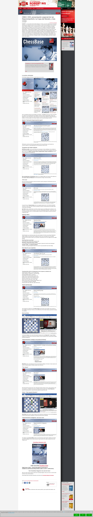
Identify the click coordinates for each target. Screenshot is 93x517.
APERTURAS (29, 8)
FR (50, 13)
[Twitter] (27, 482)
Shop (20, 8)
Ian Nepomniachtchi (35, 480)
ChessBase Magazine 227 (66, 41)
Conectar (69, 8)
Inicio (25, 8)
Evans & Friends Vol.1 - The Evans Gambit (67, 502)
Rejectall (83, 515)
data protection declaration (11, 512)
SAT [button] (33, 8)
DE (47, 13)
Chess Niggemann (51, 484)
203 (45, 442)
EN (48, 13)
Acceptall (89, 515)
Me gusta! (51, 22)
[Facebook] (25, 482)
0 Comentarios (55, 22)
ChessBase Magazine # (38, 442)
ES (49, 13)
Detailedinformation (76, 515)
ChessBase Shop (43, 465)
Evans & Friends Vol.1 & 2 (67, 493)
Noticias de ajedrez (30, 13)
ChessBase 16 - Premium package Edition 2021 (34, 63)
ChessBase (27, 488)
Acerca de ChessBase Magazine (28, 480)
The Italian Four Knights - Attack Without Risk (67, 484)
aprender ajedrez (39, 8)
